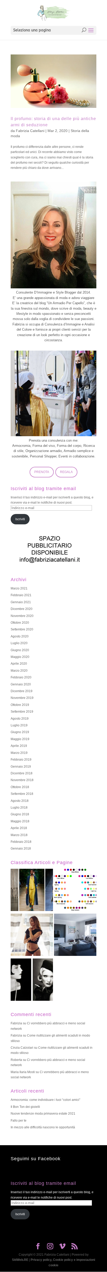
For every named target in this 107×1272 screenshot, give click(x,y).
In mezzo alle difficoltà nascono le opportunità (43, 1127)
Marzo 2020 (19, 670)
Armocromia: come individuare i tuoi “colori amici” (45, 1100)
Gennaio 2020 (21, 684)
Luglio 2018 (19, 807)
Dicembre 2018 (21, 773)
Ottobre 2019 (20, 705)
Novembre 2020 (22, 616)
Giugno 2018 (20, 814)
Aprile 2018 (19, 828)
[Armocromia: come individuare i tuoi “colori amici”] (75, 891)
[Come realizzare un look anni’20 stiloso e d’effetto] (32, 980)
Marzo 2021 (19, 588)
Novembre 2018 (22, 780)
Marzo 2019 (19, 753)
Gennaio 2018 (21, 848)
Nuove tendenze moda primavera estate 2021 (43, 1113)
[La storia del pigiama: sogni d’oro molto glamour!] (32, 891)
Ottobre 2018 (20, 787)
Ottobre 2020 (20, 622)
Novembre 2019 (22, 698)
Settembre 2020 (22, 629)
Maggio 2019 (20, 739)
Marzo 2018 (19, 835)
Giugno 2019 (20, 732)
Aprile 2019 (19, 746)
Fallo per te (18, 1120)
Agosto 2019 (20, 718)
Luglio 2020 (19, 643)
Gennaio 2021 (21, 602)
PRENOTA (41, 472)
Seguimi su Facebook (36, 1158)
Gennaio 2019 (21, 766)
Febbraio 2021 (21, 595)
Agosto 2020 (20, 636)
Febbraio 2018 (21, 842)
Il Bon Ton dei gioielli (25, 1107)
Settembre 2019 (22, 711)
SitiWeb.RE (20, 1260)
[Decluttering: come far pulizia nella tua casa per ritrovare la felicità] (75, 935)
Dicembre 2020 (21, 609)
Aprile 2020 (19, 663)
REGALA (66, 472)
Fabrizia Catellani (30, 131)
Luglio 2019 (19, 725)
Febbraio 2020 (21, 677)
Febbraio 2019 (21, 759)
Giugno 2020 (20, 650)
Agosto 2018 (20, 801)
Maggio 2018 (20, 821)
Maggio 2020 (20, 657)
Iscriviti (20, 519)
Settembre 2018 (22, 794)
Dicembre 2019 (21, 691)
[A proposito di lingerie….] (32, 935)
